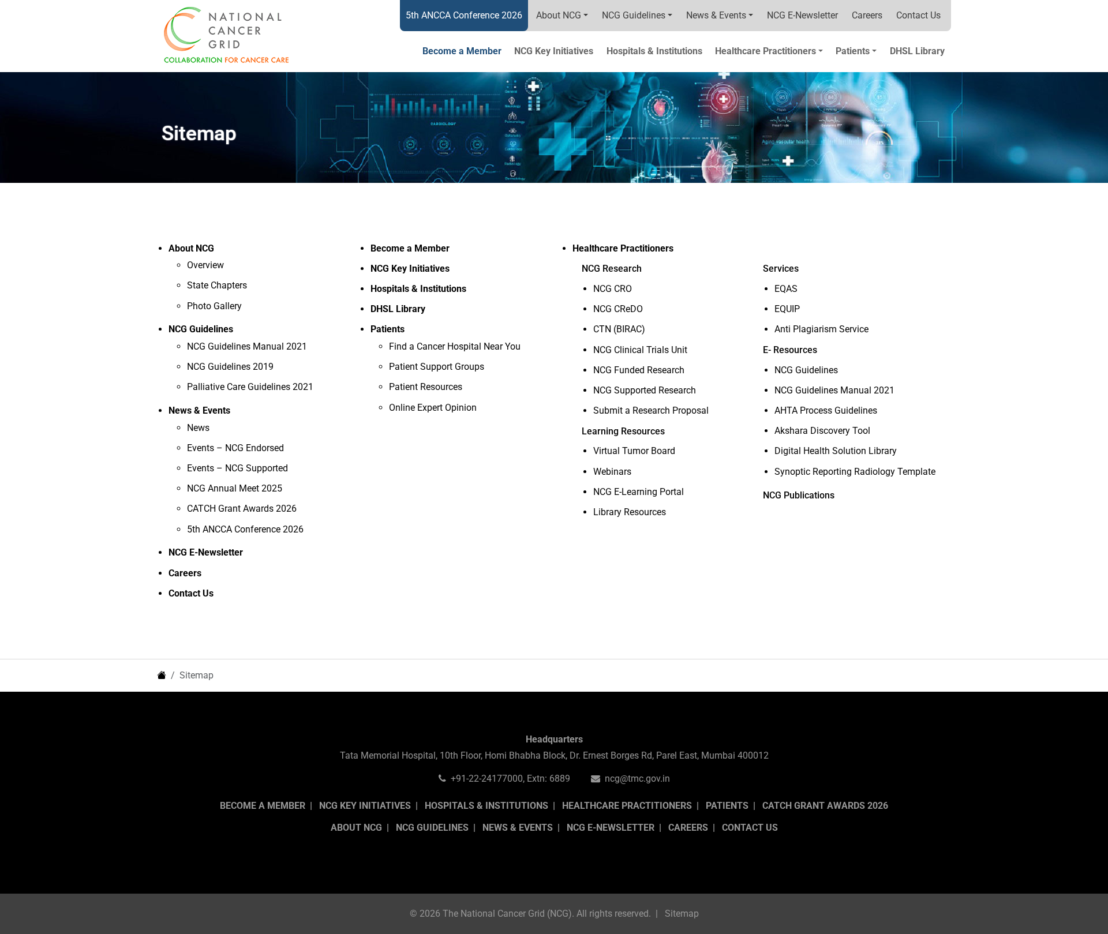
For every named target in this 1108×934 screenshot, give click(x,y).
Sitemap (682, 913)
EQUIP (787, 308)
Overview (205, 265)
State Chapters (217, 285)
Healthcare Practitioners (627, 805)
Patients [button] (853, 51)
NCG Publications (798, 495)
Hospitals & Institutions (654, 51)
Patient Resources (425, 386)
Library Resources (629, 512)
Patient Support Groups (436, 366)
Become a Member (461, 51)
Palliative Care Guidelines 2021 (250, 386)
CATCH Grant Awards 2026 (242, 508)
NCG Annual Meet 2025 (234, 488)
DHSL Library (917, 51)
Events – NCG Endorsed (235, 447)
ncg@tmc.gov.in (637, 778)
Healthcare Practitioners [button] (765, 51)
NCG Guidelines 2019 (230, 366)
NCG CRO (612, 288)
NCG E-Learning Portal (638, 491)
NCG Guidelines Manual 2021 (247, 346)
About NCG (558, 15)
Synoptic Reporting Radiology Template (854, 471)
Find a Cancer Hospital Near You (455, 346)
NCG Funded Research (638, 370)
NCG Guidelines (633, 15)
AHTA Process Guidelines (825, 410)
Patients (727, 805)
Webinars (612, 471)
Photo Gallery (214, 306)
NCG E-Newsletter (802, 15)
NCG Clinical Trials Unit (640, 349)
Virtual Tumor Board (634, 450)
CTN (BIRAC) (619, 329)
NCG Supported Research (644, 390)
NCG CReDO (618, 308)
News (198, 427)
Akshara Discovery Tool (822, 430)
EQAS (786, 288)
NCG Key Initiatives (553, 51)
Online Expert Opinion (433, 407)
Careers (867, 15)
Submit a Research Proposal (651, 410)
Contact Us (918, 15)
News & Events (716, 15)
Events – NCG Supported (237, 468)
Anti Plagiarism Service (821, 329)
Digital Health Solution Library (835, 450)
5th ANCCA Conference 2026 (464, 15)
